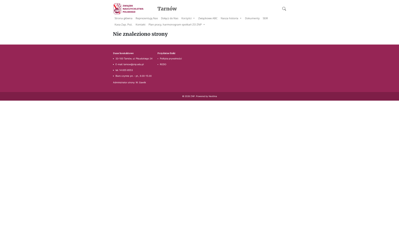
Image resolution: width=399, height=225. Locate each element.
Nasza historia (229, 18)
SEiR (265, 18)
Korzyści (186, 18)
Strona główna (123, 18)
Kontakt (140, 24)
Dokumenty (252, 18)
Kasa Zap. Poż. (123, 24)
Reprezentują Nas (147, 18)
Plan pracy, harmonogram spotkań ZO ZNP (175, 24)
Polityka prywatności (171, 58)
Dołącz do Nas (169, 18)
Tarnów (167, 9)
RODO (163, 64)
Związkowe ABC (208, 18)
